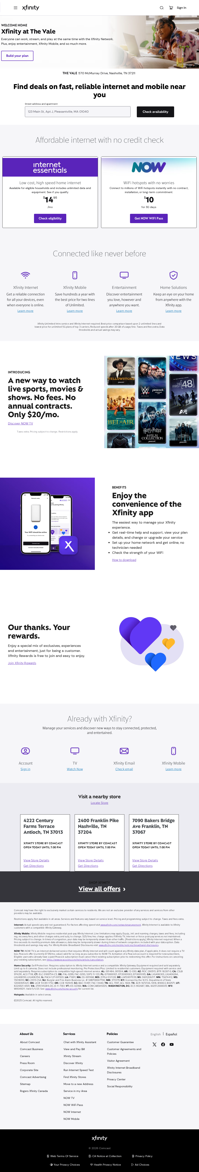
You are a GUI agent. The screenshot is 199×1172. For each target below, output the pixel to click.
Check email (124, 769)
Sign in (25, 769)
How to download (124, 560)
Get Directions (34, 866)
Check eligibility (50, 218)
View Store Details (36, 860)
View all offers (99, 889)
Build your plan (17, 56)
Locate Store (99, 803)
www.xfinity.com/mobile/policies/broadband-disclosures (128, 945)
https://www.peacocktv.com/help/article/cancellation (75, 960)
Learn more (25, 311)
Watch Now (75, 769)
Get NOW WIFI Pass (149, 218)
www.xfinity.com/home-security (61, 989)
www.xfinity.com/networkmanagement (120, 925)
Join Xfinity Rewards (22, 663)
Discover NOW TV (20, 423)
